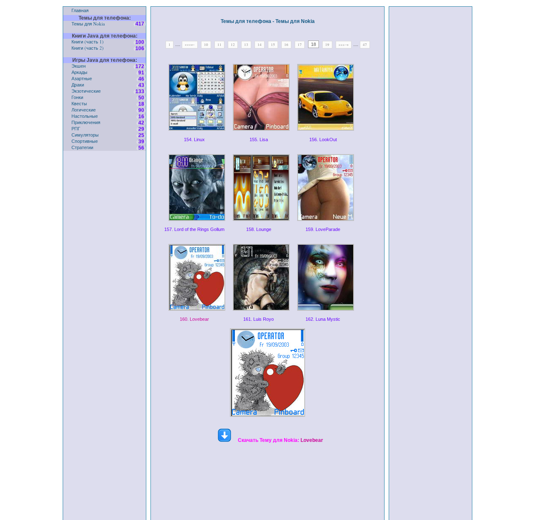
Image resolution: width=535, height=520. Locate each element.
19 (327, 44)
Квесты (79, 103)
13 (246, 44)
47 (365, 44)
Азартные (81, 78)
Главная (80, 10)
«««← (190, 44)
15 (273, 44)
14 (259, 44)
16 (286, 44)
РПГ (75, 128)
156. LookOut (323, 139)
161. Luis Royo (258, 319)
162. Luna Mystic (323, 319)
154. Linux (194, 139)
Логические (83, 110)
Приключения (85, 122)
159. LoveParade (323, 229)
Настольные (84, 116)
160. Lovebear (194, 319)
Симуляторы (85, 135)
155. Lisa (259, 139)
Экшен (78, 66)
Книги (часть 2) (87, 48)
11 (219, 44)
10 (206, 44)
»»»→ (344, 44)
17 (300, 44)
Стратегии (82, 147)
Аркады (79, 72)
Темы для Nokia (88, 23)
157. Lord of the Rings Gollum (194, 229)
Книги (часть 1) (87, 41)
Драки (77, 84)
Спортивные (84, 141)
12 (233, 44)
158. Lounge (258, 229)
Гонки (77, 97)
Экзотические (86, 91)
